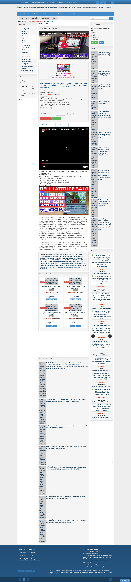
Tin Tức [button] (36, 14)
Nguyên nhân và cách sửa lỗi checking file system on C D (104, 86)
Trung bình (96, 37)
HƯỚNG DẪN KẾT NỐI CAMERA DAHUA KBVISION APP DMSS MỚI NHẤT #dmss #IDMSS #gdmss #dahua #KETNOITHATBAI (66, 468)
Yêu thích (54, 299)
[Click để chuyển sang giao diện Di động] (28, 579)
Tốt (94, 35)
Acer (23, 38)
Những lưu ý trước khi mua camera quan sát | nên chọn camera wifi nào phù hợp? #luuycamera (66, 426)
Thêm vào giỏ (46, 119)
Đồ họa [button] (75, 14)
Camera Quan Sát (26, 61)
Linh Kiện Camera (26, 64)
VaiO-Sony (25, 52)
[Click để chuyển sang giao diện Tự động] (20, 579)
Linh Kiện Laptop (26, 59)
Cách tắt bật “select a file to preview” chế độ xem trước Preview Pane (104, 55)
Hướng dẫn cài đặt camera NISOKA (103, 102)
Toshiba (24, 50)
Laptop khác (26, 57)
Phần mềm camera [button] (64, 14)
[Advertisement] (63, 344)
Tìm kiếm (22, 562)
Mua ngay (57, 119)
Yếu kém (95, 39)
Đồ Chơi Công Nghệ (27, 71)
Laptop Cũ (24, 33)
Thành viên (23, 555)
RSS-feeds (34, 562)
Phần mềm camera (24, 100)
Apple (24, 36)
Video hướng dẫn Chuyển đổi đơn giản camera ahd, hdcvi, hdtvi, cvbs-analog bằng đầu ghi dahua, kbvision (104, 174)
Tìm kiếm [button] (45, 14)
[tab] (47, 125)
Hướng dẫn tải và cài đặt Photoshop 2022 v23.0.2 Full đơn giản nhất (104, 135)
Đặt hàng (49, 299)
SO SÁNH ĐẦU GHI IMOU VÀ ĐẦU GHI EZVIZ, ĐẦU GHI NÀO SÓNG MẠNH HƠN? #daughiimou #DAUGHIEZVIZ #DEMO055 (66, 400)
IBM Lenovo (25, 47)
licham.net (112, 462)
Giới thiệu (23, 552)
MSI (23, 54)
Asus (23, 40)
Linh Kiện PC (25, 29)
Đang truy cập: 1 (30, 571)
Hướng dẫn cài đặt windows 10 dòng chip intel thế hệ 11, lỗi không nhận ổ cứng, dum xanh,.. (104, 151)
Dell (23, 43)
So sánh (52, 296)
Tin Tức (33, 552)
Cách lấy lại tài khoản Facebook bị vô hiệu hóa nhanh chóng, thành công (104, 202)
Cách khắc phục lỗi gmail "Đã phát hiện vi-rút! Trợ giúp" (104, 73)
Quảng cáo (34, 559)
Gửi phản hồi (125, 580)
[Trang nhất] (20, 14)
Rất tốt (95, 33)
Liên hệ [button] (53, 14)
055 (111, 572)
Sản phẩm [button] (27, 14)
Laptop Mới (24, 31)
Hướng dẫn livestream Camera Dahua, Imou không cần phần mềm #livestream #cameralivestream (66, 447)
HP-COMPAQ (26, 45)
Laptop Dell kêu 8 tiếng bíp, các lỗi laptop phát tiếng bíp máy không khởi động (104, 114)
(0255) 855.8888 (23, 2)
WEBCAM (46, 22)
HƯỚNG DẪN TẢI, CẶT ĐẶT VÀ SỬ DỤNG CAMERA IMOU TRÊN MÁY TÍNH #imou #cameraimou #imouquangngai (66, 521)
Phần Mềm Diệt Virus (27, 66)
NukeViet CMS (99, 572)
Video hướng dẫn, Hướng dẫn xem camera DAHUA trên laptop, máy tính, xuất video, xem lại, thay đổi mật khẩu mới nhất (104, 224)
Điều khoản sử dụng (56, 574)
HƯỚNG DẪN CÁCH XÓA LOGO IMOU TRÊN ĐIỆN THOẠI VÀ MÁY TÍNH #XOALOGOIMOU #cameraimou (65, 497)
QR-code (21, 571)
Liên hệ (33, 555)
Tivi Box (23, 68)
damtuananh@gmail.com (38, 2)
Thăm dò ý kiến (24, 559)
